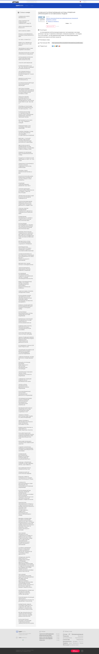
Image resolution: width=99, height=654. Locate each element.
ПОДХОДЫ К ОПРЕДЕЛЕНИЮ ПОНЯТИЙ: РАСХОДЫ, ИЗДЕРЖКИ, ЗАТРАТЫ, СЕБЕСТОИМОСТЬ (26, 463)
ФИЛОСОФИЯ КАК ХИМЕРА (24, 30)
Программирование (77, 634)
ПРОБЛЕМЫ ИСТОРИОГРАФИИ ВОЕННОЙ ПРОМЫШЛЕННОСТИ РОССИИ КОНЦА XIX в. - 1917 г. (26, 107)
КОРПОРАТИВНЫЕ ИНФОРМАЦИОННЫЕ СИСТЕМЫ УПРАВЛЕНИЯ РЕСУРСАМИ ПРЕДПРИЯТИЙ (26, 313)
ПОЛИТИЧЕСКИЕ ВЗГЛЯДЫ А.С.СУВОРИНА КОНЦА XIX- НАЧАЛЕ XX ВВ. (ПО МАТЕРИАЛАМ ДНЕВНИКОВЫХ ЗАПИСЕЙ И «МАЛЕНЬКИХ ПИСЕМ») (26, 114)
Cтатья (32, 5)
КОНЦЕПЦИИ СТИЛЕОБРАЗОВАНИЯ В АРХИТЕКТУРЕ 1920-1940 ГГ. (25, 184)
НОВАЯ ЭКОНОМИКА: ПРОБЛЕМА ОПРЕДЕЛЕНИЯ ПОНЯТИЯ (26, 292)
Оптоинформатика (67, 637)
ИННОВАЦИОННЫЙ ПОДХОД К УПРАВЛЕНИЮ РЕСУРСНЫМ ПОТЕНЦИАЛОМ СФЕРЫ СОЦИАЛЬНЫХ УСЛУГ (25, 409)
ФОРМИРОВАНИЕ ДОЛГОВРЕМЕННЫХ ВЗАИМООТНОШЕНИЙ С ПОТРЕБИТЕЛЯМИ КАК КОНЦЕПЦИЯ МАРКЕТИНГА (24, 456)
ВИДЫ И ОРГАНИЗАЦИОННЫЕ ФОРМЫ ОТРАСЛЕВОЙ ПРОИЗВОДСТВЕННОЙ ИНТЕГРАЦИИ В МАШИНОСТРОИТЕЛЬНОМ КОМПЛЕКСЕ (25, 285)
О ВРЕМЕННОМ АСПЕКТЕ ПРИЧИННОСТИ (24, 17)
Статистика (66, 639)
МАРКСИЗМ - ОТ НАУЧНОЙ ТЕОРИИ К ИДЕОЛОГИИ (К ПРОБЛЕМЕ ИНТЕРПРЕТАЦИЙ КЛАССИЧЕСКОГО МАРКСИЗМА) (25, 140)
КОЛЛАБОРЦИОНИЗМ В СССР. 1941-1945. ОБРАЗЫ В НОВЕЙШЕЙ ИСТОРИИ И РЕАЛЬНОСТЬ (26, 67)
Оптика (65, 634)
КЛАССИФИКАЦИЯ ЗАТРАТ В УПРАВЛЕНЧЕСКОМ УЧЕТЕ (25, 468)
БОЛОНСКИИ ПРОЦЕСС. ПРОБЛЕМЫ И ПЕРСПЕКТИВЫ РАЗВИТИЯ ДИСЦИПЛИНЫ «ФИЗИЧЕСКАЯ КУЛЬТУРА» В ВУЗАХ (26, 621)
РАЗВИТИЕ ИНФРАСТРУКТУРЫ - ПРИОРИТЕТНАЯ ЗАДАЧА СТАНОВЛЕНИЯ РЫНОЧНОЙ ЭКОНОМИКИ (25, 327)
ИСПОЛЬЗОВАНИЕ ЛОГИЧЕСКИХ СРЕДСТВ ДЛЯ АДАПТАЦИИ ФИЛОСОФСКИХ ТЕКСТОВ (26, 58)
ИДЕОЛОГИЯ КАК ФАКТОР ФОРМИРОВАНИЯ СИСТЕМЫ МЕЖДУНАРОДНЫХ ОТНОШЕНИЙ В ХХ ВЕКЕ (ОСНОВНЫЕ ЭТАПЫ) (26, 147)
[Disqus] (60, 66)
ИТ (69, 634)
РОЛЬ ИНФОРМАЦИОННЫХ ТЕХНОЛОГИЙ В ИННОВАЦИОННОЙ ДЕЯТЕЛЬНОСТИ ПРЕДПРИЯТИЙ (25, 393)
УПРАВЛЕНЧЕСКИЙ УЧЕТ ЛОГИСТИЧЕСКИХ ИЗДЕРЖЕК (25, 473)
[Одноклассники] (55, 46)
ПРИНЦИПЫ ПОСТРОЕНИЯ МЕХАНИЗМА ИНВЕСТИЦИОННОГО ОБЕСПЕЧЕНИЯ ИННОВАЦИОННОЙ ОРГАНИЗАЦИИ (24, 365)
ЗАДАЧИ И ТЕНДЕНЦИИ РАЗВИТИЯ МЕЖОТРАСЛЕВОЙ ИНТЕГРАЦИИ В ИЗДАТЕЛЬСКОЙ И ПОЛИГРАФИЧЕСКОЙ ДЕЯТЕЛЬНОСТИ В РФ (26, 340)
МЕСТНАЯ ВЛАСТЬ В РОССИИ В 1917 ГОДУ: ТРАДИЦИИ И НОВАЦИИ (25, 121)
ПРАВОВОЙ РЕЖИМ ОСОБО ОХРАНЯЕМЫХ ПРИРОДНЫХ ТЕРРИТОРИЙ (25, 127)
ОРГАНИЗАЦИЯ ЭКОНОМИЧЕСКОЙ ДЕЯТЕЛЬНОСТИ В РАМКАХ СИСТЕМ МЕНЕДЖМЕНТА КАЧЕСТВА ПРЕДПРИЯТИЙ (26, 351)
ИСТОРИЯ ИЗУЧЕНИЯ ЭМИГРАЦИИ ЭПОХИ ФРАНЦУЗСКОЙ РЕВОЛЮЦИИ (26, 84)
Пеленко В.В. (42, 640)
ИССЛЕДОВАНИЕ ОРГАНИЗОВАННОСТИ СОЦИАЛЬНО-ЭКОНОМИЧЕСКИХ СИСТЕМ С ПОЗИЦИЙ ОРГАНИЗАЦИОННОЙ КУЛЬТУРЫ (26, 276)
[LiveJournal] (58, 46)
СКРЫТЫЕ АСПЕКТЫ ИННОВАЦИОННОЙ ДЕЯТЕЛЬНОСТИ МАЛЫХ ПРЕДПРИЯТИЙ (24, 386)
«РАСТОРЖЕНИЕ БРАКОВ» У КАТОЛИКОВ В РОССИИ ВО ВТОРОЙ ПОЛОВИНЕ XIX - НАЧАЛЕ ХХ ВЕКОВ (26, 73)
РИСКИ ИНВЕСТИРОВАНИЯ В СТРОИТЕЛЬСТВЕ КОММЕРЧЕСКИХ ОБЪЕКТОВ (26, 443)
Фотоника (66, 645)
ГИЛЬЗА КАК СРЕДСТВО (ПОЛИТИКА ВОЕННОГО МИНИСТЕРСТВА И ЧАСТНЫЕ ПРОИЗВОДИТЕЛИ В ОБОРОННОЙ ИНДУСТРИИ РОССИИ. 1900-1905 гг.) (26, 100)
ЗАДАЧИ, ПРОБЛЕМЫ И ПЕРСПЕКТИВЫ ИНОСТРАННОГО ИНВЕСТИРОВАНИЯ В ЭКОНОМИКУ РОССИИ (26, 422)
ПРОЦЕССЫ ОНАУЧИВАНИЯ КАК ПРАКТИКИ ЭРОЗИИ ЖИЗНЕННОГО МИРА (26, 35)
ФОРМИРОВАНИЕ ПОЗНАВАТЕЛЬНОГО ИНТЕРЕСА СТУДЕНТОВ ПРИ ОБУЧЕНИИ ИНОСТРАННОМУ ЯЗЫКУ (25, 218)
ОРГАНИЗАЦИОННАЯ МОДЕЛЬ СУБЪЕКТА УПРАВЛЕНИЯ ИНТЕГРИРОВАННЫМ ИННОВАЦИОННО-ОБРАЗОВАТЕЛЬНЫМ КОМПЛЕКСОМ (25, 401)
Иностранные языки (74, 645)
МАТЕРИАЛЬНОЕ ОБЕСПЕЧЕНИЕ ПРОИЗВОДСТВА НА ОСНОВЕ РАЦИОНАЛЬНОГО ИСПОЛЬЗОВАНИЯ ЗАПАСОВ (26, 320)
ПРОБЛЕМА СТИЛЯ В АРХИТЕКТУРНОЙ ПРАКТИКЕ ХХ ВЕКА (25, 172)
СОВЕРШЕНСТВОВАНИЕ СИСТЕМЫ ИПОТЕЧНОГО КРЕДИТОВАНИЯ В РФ (26, 358)
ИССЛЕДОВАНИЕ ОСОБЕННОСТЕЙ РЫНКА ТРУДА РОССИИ (26, 346)
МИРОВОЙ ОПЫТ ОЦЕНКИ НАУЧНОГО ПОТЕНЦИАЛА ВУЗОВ (26, 264)
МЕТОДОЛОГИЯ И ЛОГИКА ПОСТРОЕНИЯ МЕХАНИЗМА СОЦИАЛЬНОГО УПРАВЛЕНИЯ (25, 242)
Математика (81, 641)
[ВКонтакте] (52, 46)
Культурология (67, 641)
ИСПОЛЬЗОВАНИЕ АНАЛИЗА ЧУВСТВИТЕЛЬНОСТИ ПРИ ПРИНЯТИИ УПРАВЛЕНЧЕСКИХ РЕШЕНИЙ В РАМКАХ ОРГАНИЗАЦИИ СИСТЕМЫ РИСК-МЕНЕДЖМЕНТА (26, 299)
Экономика (80, 636)
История (75, 641)
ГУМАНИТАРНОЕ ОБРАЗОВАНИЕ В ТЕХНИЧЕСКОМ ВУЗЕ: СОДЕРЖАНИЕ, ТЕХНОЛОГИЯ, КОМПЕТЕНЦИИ (26, 165)
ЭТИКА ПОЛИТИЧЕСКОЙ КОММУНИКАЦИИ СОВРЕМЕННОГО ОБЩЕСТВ (25, 22)
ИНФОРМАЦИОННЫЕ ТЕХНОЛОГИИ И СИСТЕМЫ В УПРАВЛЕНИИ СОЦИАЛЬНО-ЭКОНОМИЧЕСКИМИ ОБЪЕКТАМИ (26, 248)
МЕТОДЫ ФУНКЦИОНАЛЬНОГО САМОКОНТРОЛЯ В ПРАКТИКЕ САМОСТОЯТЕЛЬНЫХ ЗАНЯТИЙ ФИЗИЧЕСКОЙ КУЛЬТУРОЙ (25, 614)
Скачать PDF (51, 26)
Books (19, 5)
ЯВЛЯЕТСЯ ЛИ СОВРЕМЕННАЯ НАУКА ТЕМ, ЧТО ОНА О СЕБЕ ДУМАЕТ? (25, 44)
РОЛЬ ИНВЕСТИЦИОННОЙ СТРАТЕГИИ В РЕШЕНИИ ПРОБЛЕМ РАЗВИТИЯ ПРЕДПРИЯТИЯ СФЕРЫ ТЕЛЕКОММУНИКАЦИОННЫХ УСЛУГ (26, 435)
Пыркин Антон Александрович (46, 638)
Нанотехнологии (79, 637)
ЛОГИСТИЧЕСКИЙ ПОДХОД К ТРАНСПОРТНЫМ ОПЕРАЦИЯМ (25, 333)
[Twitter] (54, 46)
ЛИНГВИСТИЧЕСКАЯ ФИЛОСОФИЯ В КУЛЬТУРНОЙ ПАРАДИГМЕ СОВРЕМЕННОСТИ (26, 197)
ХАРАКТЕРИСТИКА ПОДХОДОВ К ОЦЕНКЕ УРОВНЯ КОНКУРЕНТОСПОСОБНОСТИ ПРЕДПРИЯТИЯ (26, 373)
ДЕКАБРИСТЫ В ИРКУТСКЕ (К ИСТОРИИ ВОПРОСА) (25, 79)
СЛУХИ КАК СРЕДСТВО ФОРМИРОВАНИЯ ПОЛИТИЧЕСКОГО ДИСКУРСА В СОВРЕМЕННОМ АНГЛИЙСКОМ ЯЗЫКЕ (25, 211)
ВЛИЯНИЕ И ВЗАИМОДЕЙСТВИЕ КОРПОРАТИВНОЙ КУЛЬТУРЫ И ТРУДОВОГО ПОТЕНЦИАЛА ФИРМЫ (26, 307)
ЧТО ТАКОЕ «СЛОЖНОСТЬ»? (25, 39)
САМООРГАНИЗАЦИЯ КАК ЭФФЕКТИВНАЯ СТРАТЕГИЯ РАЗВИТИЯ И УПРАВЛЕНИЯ (24, 269)
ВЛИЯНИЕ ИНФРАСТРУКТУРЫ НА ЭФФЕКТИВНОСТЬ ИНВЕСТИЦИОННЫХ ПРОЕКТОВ (26, 429)
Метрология (76, 643)
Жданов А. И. (50, 21)
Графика (65, 643)
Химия (70, 643)
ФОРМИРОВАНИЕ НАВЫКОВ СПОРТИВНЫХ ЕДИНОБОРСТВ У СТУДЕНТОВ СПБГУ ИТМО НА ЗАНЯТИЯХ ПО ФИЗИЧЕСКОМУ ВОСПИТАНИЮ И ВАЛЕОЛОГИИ (26, 607)
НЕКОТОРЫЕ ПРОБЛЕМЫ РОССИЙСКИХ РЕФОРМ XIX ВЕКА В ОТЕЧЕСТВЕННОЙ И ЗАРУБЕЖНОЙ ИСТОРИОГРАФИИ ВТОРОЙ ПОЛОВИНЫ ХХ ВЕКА (26, 91)
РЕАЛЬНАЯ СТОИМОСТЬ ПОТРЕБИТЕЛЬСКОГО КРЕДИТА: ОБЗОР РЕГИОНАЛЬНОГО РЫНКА (26, 478)
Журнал (26, 5)
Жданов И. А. (56, 21)
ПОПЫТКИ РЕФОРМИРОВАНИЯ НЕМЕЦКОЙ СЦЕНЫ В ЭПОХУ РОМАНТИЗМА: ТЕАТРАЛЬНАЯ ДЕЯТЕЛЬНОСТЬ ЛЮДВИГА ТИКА (26, 203)
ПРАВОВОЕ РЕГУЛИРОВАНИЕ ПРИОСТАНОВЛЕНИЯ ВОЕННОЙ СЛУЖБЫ (26, 154)
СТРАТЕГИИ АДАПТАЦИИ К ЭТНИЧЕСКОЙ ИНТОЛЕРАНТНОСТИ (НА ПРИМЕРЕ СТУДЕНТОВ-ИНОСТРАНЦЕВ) (26, 190)
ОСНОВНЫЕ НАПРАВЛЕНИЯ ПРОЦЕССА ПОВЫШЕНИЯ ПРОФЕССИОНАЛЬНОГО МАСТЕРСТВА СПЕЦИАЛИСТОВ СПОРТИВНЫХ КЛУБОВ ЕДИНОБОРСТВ (25, 551)
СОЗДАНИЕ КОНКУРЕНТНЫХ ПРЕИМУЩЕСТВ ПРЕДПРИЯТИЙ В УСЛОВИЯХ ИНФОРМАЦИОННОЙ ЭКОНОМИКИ (26, 449)
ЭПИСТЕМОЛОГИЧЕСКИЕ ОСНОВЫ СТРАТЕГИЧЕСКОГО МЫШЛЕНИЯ (26, 53)
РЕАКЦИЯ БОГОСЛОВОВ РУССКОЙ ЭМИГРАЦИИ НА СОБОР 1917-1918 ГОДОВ (26, 159)
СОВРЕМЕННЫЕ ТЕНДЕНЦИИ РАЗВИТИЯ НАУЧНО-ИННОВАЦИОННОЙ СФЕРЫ (25, 380)
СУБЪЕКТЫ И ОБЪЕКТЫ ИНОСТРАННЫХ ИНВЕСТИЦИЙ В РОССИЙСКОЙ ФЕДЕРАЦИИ (26, 416)
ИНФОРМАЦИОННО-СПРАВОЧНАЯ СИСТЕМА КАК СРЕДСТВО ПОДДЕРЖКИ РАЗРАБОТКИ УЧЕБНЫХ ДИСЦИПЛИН (26, 592)
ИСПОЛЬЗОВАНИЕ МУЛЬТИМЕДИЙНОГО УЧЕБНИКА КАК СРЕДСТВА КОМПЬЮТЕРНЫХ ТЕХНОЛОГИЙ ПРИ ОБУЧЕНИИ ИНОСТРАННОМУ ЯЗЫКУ (26, 226)
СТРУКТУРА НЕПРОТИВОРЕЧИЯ (25, 62)
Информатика (80, 639)
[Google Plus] (59, 46)
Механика (66, 636)
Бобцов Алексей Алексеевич (45, 635)
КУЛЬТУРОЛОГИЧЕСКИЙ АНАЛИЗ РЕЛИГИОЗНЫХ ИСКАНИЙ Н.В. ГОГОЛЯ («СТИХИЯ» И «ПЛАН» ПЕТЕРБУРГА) (26, 178)
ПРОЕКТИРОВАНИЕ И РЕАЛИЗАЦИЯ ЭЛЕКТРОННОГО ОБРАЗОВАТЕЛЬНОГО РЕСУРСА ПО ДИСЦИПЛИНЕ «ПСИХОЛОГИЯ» (26, 599)
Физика (81, 643)
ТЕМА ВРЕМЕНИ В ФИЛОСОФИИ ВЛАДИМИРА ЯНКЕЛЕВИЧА (26, 49)
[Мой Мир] (56, 46)
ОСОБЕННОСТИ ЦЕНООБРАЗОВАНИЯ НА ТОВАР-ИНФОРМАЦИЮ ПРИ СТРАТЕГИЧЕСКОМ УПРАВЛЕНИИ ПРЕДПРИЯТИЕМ (26, 485)
